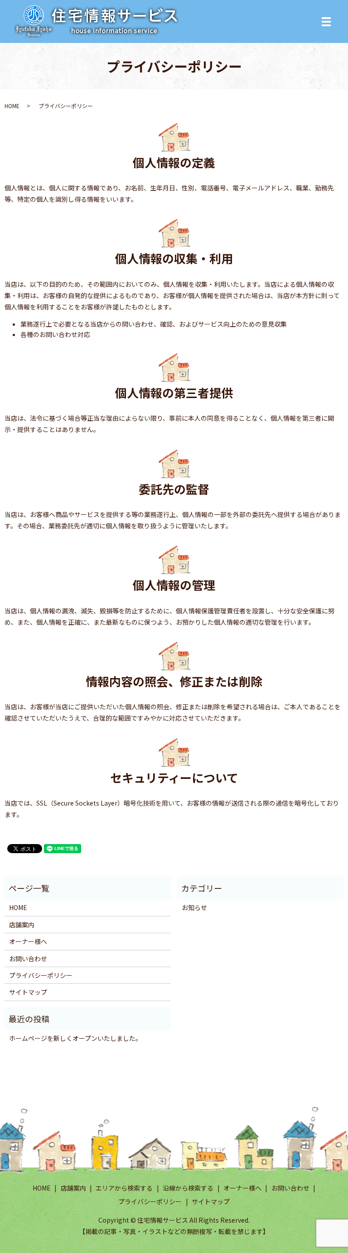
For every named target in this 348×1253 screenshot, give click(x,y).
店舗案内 (21, 924)
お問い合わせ (28, 958)
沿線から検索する (188, 1187)
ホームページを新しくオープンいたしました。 (75, 1038)
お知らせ (194, 907)
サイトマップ (28, 992)
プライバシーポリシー (40, 975)
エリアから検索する (124, 1187)
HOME (12, 105)
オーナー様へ (28, 941)
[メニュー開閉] (326, 21)
